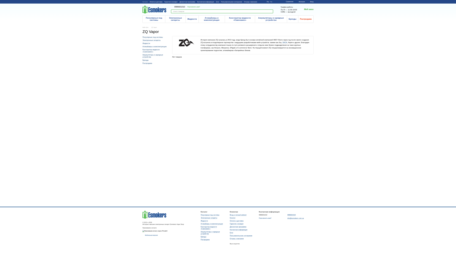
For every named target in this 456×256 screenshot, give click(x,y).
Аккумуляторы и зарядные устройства (271, 19)
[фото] (154, 214)
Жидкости (192, 19)
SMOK (284, 42)
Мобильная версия (151, 235)
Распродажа (306, 19)
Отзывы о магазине (250, 2)
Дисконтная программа (187, 2)
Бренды (292, 19)
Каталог (145, 2)
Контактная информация (205, 2)
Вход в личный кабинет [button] (238, 215)
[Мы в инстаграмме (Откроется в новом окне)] (260, 2)
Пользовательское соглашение (231, 2)
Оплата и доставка (156, 2)
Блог (217, 2)
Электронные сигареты (175, 19)
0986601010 (179, 7)
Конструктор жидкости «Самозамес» (240, 19)
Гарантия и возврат (171, 2)
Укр (271, 1)
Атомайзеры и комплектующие (211, 19)
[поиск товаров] (271, 11)
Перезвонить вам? (193, 7)
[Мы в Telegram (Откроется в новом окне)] (263, 2)
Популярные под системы (154, 19)
